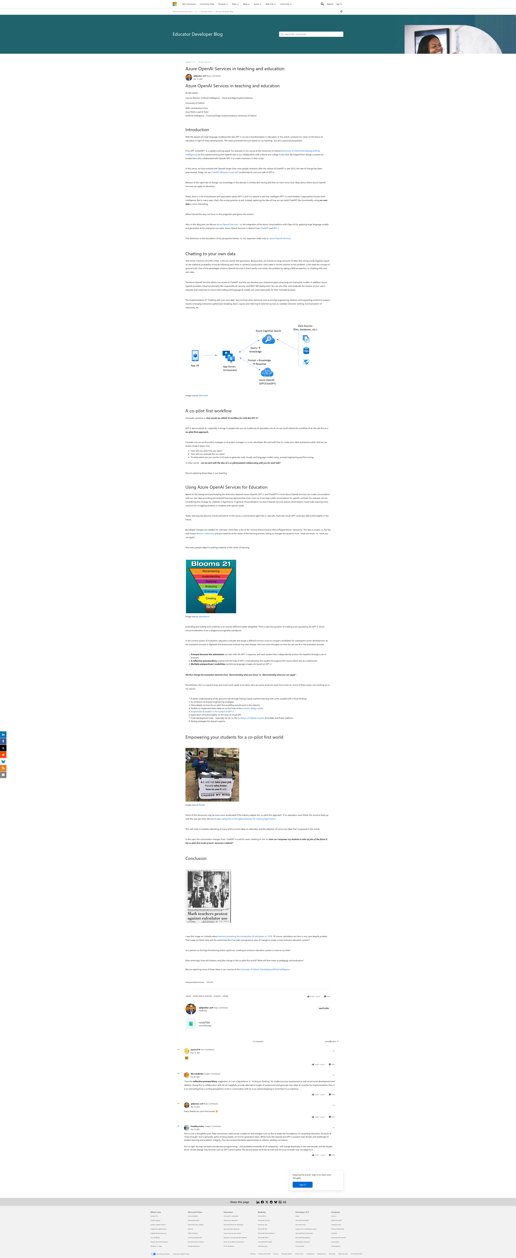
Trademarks (310, 1254)
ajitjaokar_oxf (200, 76)
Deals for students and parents (234, 1242)
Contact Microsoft (264, 1254)
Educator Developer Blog (224, 11)
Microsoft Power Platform (266, 1233)
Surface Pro (154, 1216)
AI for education (229, 1246)
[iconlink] (190, 1023)
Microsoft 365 (262, 1229)
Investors (334, 1233)
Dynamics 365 (262, 1225)
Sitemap (252, 1254)
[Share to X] (266, 1201)
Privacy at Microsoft (337, 1229)
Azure (297, 1216)
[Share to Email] (284, 1201)
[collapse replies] (178, 1049)
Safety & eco (321, 1254)
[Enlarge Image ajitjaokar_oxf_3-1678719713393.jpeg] (208, 896)
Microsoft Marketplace (302, 1238)
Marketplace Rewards (302, 1242)
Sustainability (335, 1246)
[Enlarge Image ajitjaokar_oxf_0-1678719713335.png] (252, 355)
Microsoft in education (231, 1216)
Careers (333, 1216)
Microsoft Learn (300, 1225)
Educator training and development (235, 1238)
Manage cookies (286, 1254)
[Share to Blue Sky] (275, 1201)
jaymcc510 (195, 1049)
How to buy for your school (232, 1233)
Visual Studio (299, 1246)
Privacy (276, 1254)
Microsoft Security (264, 1220)
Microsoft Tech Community (304, 1233)
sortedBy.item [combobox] (330, 1041)
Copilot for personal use (158, 1233)
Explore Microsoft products (159, 1242)
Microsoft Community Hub (182, 11)
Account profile (193, 1216)
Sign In (339, 4)
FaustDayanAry (197, 1126)
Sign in (302, 1184)
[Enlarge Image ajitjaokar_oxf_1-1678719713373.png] (211, 586)
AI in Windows (155, 1238)
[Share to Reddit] (271, 1201)
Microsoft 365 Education (232, 1229)
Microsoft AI (262, 1216)
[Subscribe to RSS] (280, 1201)
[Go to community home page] (175, 4)
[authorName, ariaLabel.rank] (188, 77)
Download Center (193, 1220)
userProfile (324, 1008)
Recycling (332, 1254)
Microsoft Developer (302, 1220)
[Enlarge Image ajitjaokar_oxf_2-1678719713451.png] (212, 775)
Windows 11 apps (156, 1246)
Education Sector (207, 11)
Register (330, 4)
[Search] (322, 4)
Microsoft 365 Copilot (265, 1242)
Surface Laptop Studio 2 (158, 1225)
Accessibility (335, 1242)
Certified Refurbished (195, 1238)
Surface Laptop (155, 1220)
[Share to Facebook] (262, 1201)
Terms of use (299, 1254)
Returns (190, 1229)
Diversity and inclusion (338, 1238)
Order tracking (192, 1233)
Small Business (263, 1246)
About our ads (342, 1254)
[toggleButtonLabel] (341, 11)
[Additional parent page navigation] (196, 11)
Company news (336, 1225)
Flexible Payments (194, 1246)
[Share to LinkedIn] (258, 1201)
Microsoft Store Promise (196, 1242)
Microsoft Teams (263, 1238)
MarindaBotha (197, 1073)
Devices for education (231, 1220)
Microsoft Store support (195, 1225)
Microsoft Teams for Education (233, 1225)
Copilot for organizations (158, 1229)
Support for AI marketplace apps (305, 1229)
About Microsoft (336, 1220)
